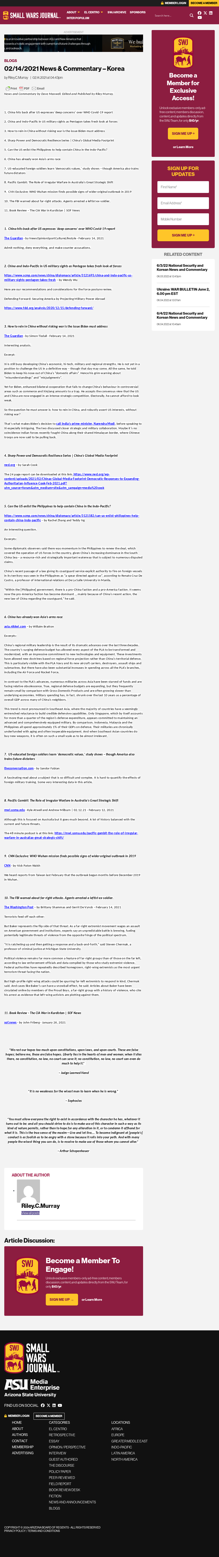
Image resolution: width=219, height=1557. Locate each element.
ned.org (9, 465)
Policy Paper (60, 1472)
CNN (7, 865)
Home (17, 1423)
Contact (20, 1441)
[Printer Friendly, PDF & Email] (25, 88)
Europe (117, 1435)
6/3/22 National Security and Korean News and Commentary (182, 267)
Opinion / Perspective (67, 1447)
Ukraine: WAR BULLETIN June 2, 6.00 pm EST (183, 291)
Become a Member (204, 3)
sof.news (10, 1022)
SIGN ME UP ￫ (183, 133)
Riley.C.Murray (40, 1205)
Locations (120, 1423)
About (71, 12)
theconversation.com (19, 768)
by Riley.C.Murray (16, 77)
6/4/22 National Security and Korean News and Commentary (182, 315)
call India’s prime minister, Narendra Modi (85, 424)
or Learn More (92, 1300)
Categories (59, 1423)
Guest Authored (63, 1459)
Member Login (175, 3)
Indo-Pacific (121, 1447)
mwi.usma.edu (14, 810)
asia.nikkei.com (15, 626)
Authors (20, 1435)
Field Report (60, 1484)
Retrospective (62, 1435)
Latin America (123, 1453)
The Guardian (13, 238)
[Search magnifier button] (191, 15)
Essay (54, 1441)
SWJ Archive (117, 12)
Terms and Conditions (43, 1531)
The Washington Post (19, 907)
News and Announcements (72, 1502)
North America (124, 1459)
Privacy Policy (14, 1531)
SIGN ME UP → (62, 1299)
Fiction (55, 1496)
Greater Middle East (129, 1441)
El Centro (91, 12)
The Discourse (61, 1465)
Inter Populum (78, 18)
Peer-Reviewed (62, 1478)
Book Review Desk (64, 1490)
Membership (23, 1447)
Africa (117, 1429)
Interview (57, 1453)
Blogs (10, 60)
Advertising (23, 1453)
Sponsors (138, 12)
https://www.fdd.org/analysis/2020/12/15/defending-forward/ (48, 308)
